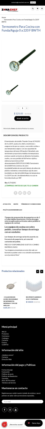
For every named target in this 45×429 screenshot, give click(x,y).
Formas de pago (7, 370)
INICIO (4, 332)
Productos (5, 334)
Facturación (6, 372)
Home (4, 17)
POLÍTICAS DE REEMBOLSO (12, 210)
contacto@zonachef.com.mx (20, 2)
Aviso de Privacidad (8, 380)
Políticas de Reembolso (9, 376)
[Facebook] (4, 409)
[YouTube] (15, 409)
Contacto (5, 340)
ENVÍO (16, 204)
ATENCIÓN (7, 204)
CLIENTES (5, 345)
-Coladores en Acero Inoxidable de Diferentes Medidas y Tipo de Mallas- (10, 301)
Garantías (5, 378)
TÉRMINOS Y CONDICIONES (31, 204)
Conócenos (5, 336)
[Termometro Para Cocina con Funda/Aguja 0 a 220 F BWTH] (22, 60)
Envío (13, 128)
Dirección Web (7, 359)
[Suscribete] (40, 402)
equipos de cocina (16, 227)
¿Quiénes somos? (8, 355)
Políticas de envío (8, 374)
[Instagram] (10, 409)
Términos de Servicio (9, 383)
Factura (4, 342)
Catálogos (5, 338)
